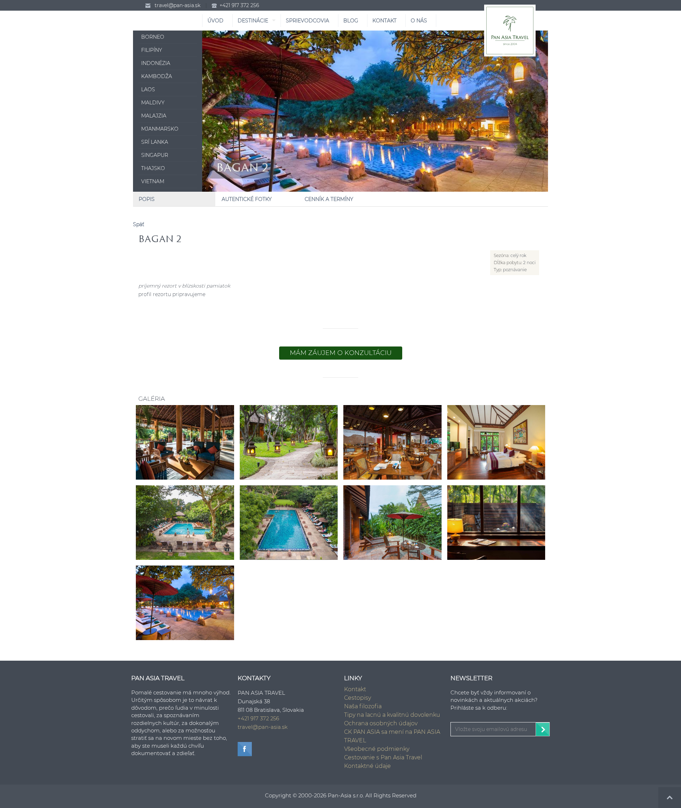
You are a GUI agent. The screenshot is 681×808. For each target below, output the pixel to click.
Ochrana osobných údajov (380, 723)
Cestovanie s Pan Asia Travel (383, 757)
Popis (147, 199)
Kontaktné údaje (367, 766)
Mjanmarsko (159, 129)
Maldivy (153, 102)
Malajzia (153, 116)
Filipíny (151, 50)
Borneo (152, 37)
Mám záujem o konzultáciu (341, 353)
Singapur (154, 155)
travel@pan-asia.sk (177, 5)
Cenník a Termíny (329, 199)
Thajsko (153, 168)
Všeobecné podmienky (376, 749)
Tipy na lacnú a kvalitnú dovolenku (392, 714)
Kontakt (355, 689)
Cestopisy (357, 697)
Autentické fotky (247, 199)
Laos (148, 89)
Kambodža (156, 76)
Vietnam (152, 181)
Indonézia (155, 63)
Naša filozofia (363, 706)
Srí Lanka (154, 142)
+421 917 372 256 (239, 5)
